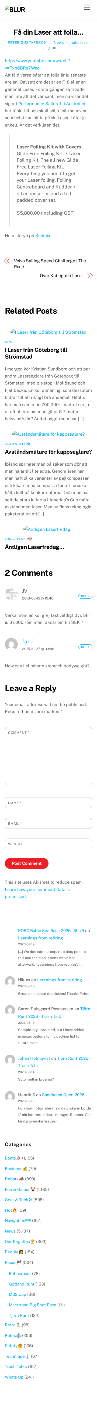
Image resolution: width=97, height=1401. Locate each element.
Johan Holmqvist (34, 1058)
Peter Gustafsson (27, 43)
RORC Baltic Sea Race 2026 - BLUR (51, 930)
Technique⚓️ (17, 1356)
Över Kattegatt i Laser (61, 275)
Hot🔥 (11, 1210)
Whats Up (14, 1377)
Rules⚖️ (13, 1335)
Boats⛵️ (13, 1158)
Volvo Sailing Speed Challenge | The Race (50, 263)
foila (74, 42)
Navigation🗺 (18, 1220)
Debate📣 (14, 1179)
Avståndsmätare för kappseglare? (48, 451)
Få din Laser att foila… (48, 32)
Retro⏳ (13, 1325)
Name (14, 803)
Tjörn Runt (19, 1315)
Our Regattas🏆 (20, 1241)
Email (15, 824)
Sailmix (42, 235)
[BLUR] (15, 9)
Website (16, 844)
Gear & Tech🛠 (17, 444)
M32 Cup (17, 1294)
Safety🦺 (14, 1345)
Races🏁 (13, 1262)
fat (25, 641)
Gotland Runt (21, 1284)
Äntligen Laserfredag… (34, 547)
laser (84, 42)
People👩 (14, 1252)
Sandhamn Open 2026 (63, 1094)
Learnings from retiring (40, 938)
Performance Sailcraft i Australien (52, 103)
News (59, 42)
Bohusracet (20, 1273)
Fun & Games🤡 (18, 539)
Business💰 (16, 1168)
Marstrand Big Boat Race (32, 1305)
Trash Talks (16, 1366)
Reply (85, 596)
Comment (18, 733)
